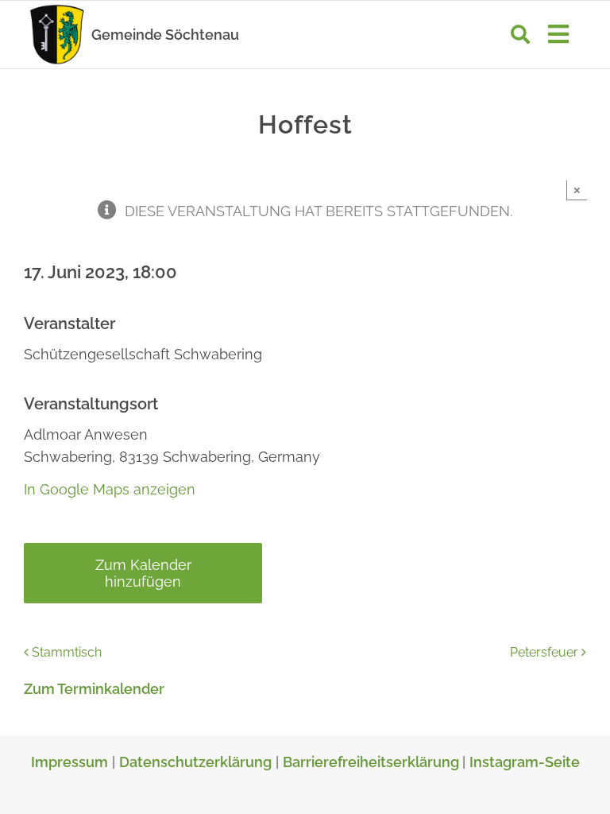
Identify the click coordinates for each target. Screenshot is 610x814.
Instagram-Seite (524, 762)
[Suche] (520, 34)
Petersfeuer (544, 652)
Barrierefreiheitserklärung (372, 762)
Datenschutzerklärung (195, 762)
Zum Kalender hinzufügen (143, 573)
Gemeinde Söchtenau (165, 34)
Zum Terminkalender (94, 688)
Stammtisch (67, 652)
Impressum (69, 762)
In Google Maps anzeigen (109, 489)
